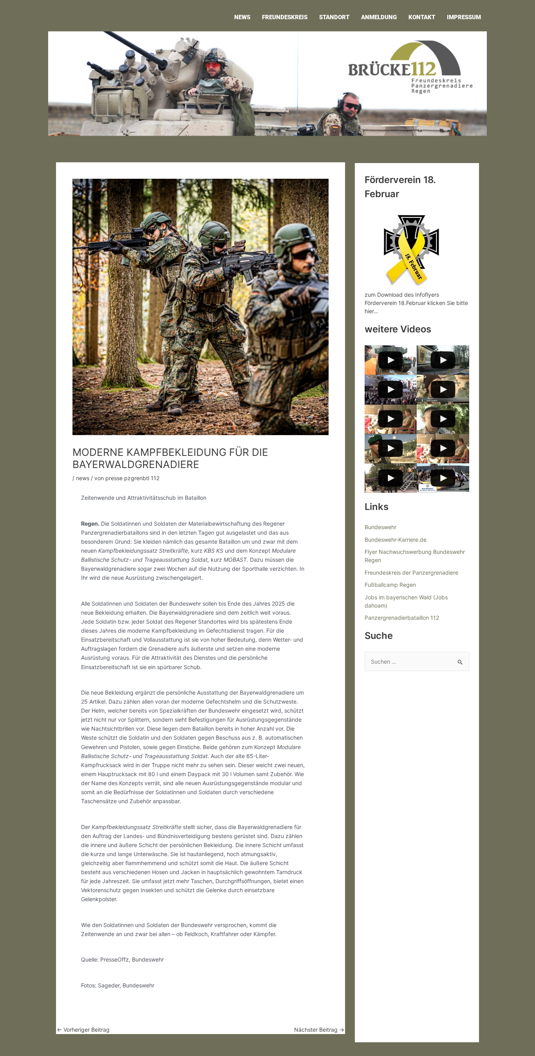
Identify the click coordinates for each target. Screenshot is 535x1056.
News (242, 17)
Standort (334, 17)
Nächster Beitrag (319, 1029)
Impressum (464, 17)
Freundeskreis (284, 17)
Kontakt (421, 17)
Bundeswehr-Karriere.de (396, 539)
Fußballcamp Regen (390, 584)
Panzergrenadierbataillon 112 (402, 617)
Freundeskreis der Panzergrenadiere (411, 572)
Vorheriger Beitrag (83, 1029)
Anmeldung (379, 17)
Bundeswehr (380, 527)
